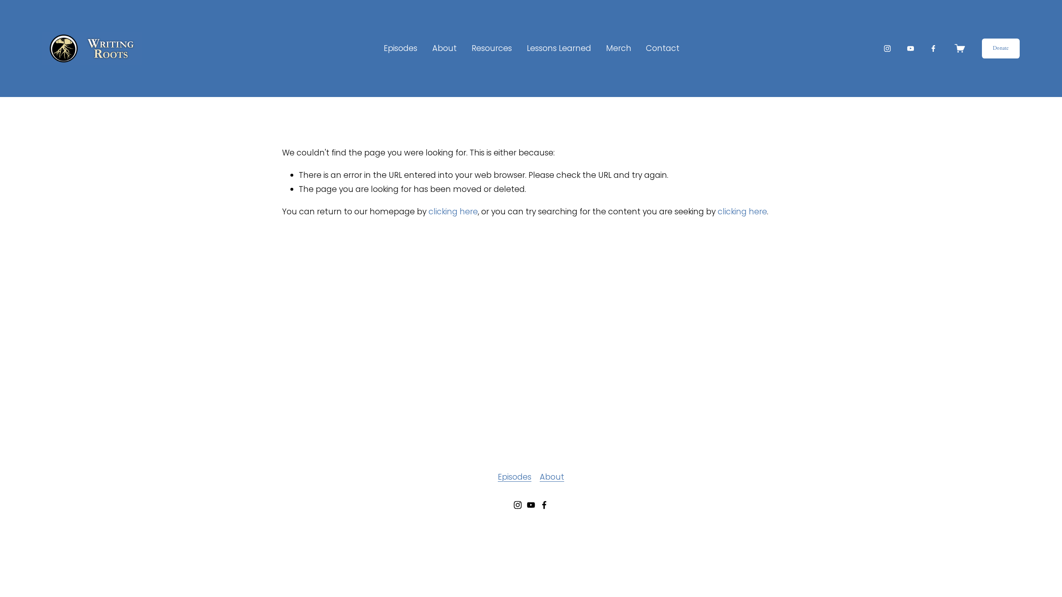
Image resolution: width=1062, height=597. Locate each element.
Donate (1001, 48)
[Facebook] (933, 48)
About (552, 477)
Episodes (400, 48)
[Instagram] (887, 48)
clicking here (453, 211)
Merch (618, 48)
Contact (663, 48)
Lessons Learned (559, 48)
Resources (492, 48)
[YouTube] (910, 48)
